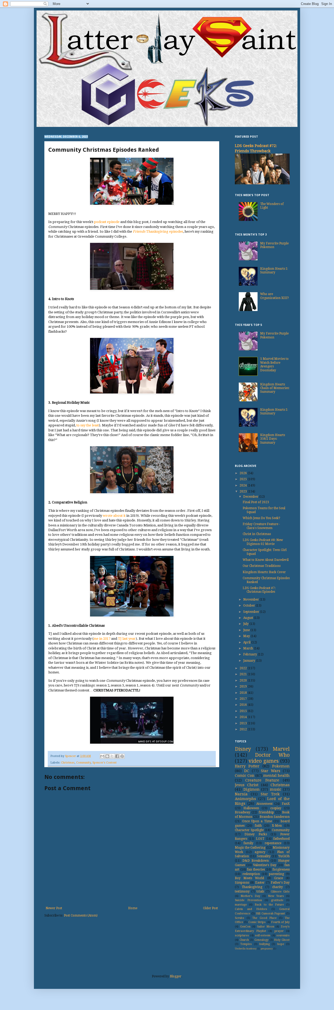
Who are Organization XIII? (274, 296)
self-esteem (262, 935)
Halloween (251, 808)
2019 (244, 686)
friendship (266, 812)
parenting (276, 874)
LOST (260, 839)
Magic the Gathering (250, 847)
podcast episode (107, 222)
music (275, 789)
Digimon (251, 789)
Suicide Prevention (248, 900)
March (248, 648)
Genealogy (261, 940)
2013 (244, 723)
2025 (244, 479)
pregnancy (267, 948)
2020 (244, 680)
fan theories (256, 869)
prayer (279, 931)
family (248, 843)
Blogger (175, 976)
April (247, 642)
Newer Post (54, 908)
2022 (244, 668)
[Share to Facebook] (117, 756)
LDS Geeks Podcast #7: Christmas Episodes (259, 590)
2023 (244, 491)
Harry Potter (247, 766)
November (251, 599)
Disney (243, 749)
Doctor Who (272, 755)
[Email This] (102, 756)
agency (260, 852)
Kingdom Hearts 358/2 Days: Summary (272, 438)
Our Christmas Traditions (262, 566)
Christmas (68, 762)
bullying (264, 944)
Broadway (242, 812)
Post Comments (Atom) (81, 915)
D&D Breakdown (255, 860)
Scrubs (239, 918)
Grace (278, 878)
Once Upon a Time (257, 821)
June (246, 630)
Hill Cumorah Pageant (270, 913)
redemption (251, 874)
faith (258, 825)
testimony (242, 891)
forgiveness (281, 869)
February (250, 654)
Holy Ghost (282, 940)
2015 (244, 711)
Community (83, 762)
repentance (273, 843)
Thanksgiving (252, 887)
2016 (244, 705)
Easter (260, 882)
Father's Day (280, 882)
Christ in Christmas (257, 534)
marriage (241, 904)
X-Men (277, 825)
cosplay (275, 808)
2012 (244, 729)
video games (264, 761)
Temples (246, 944)
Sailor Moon (265, 926)
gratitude (277, 900)
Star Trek (270, 794)
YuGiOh (284, 856)
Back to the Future (269, 904)
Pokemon (281, 766)
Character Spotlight (249, 830)
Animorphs (245, 799)
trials (260, 891)
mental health (276, 775)
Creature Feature (262, 780)
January (249, 660)
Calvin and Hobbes (251, 909)
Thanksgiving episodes (158, 231)
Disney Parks (255, 834)
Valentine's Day (264, 865)
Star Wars (270, 771)
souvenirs (283, 935)
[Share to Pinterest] (122, 756)
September (251, 612)
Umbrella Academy (246, 948)
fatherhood (281, 839)
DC (246, 771)
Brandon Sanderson (275, 817)
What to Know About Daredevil (266, 560)
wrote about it (114, 516)
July (246, 624)
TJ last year (127, 639)
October (249, 605)
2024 (244, 485)
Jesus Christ (246, 785)
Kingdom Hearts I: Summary (274, 270)
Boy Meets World (249, 878)
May (247, 636)
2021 (244, 674)
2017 (244, 699)
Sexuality (264, 856)
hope (280, 944)
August (248, 618)
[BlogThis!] (107, 756)
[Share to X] (112, 756)
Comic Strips (257, 922)
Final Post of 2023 (256, 502)
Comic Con (244, 775)
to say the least (87, 425)
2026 (244, 473)
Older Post (210, 908)
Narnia (241, 794)
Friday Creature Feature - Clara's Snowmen (261, 526)
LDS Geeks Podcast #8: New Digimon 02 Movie (263, 541)
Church (244, 940)
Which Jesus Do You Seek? (261, 518)
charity (277, 887)
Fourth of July (280, 922)
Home (132, 908)
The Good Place (264, 918)
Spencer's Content (104, 762)
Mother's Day (250, 896)
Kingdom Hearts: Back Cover (264, 572)
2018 (244, 693)
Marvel (281, 749)
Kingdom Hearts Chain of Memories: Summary (274, 388)
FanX (286, 804)
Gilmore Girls (280, 891)
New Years (276, 896)
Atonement (264, 804)
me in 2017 (101, 639)
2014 (244, 717)
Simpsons (242, 882)
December (251, 496)
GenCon (245, 926)
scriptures (242, 935)
